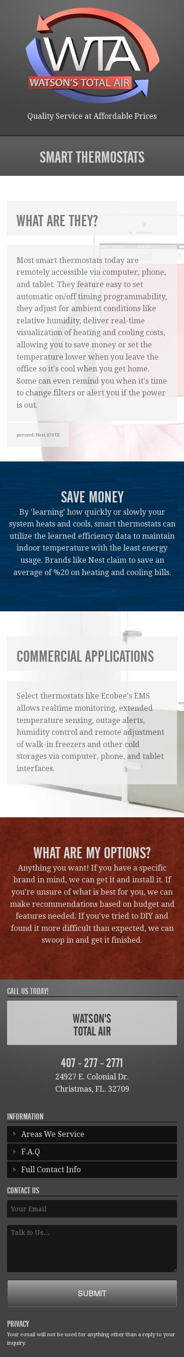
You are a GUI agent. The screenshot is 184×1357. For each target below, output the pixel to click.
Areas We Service (52, 1134)
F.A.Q (30, 1151)
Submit (92, 1293)
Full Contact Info (51, 1169)
